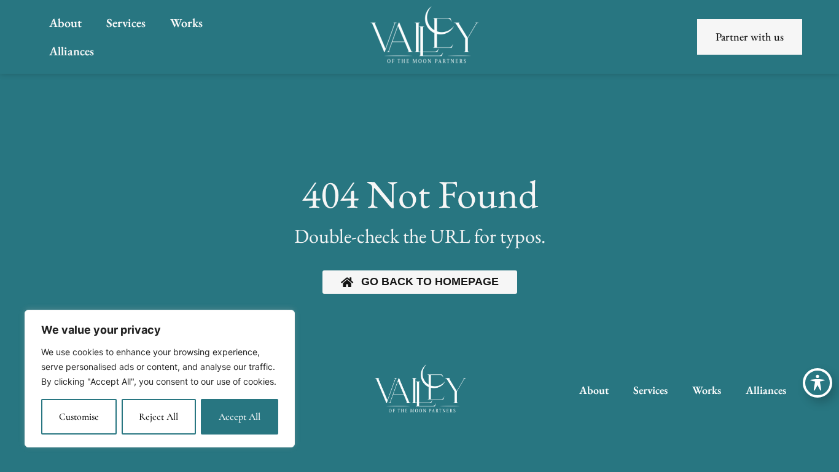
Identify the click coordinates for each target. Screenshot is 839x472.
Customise (79, 417)
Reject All (158, 417)
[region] (160, 378)
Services (126, 23)
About (65, 23)
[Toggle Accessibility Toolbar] (817, 383)
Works (186, 23)
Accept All (239, 417)
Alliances (71, 51)
